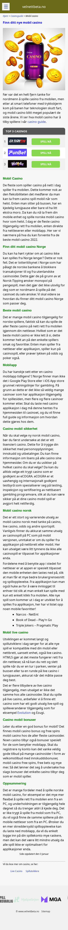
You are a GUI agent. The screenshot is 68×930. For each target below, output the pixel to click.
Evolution (24, 713)
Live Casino (16, 871)
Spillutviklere (32, 871)
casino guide (37, 122)
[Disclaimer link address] (26, 901)
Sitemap (45, 911)
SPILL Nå (45, 141)
